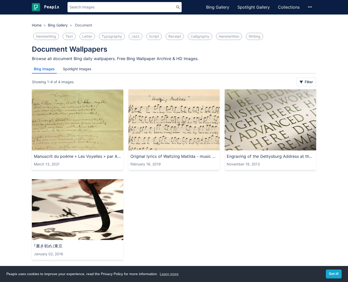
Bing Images (44, 69)
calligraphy (200, 36)
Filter (308, 82)
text (69, 36)
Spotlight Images (77, 69)
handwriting (46, 36)
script (154, 36)
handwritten (229, 36)
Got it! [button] (334, 274)
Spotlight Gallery (253, 7)
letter (87, 36)
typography (112, 36)
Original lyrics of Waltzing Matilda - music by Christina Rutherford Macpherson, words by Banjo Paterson (174, 156)
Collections (289, 7)
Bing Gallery (217, 7)
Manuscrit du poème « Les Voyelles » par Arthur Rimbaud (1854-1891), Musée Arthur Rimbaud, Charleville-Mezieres (77, 156)
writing (254, 36)
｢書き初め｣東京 (48, 245)
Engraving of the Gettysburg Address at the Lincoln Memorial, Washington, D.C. (270, 156)
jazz (135, 36)
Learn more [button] (169, 274)
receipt (174, 36)
